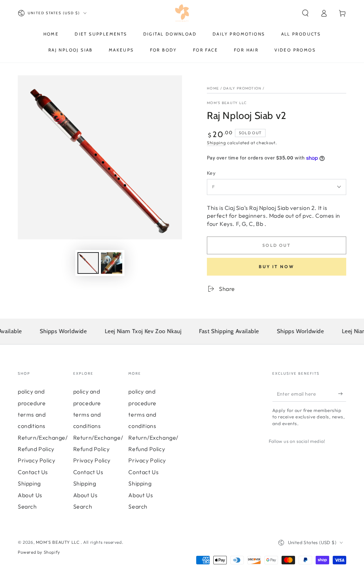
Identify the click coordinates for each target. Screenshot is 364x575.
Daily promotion (242, 88)
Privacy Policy (36, 460)
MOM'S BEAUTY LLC (227, 103)
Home (213, 88)
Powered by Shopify (39, 552)
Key (211, 173)
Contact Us (33, 472)
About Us (30, 495)
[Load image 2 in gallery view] (111, 263)
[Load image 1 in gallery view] (88, 263)
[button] (305, 13)
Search (27, 506)
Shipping (216, 142)
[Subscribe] (342, 393)
